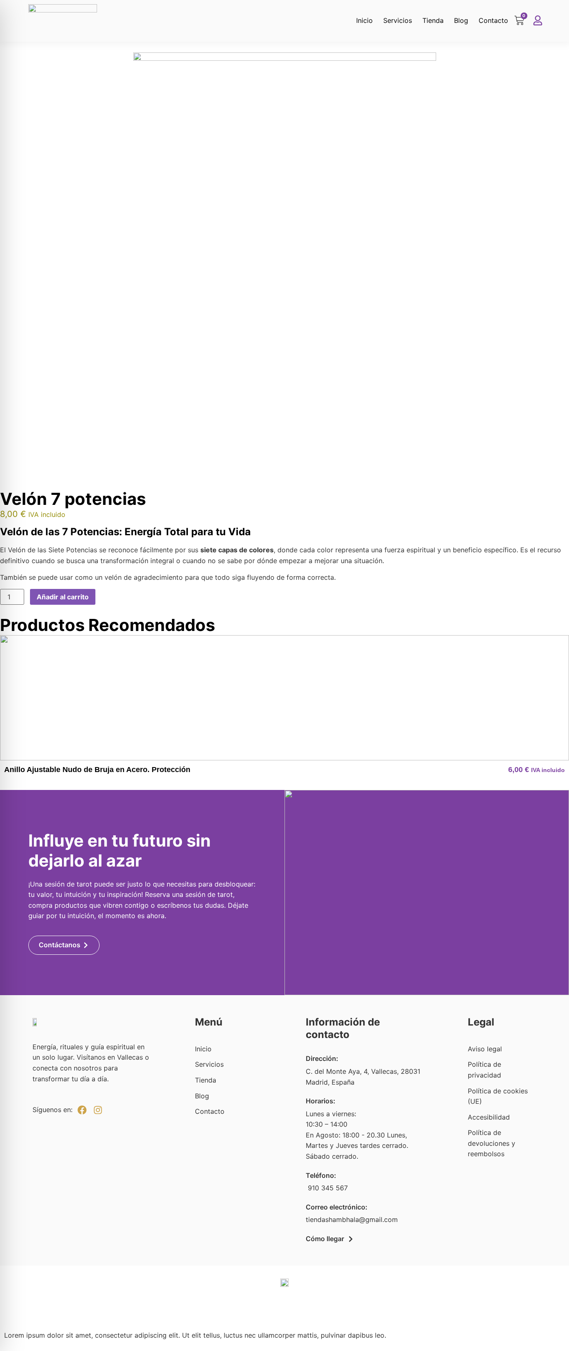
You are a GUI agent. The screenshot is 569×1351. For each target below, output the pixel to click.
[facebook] (82, 1110)
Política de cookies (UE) (498, 1096)
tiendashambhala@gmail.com (352, 1219)
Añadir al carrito (63, 597)
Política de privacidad (484, 1069)
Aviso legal (485, 1049)
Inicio (364, 20)
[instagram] (97, 1110)
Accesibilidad (489, 1117)
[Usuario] (538, 20)
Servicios (397, 20)
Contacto (493, 20)
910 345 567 (327, 1188)
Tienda (433, 20)
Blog (461, 20)
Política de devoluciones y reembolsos (491, 1143)
